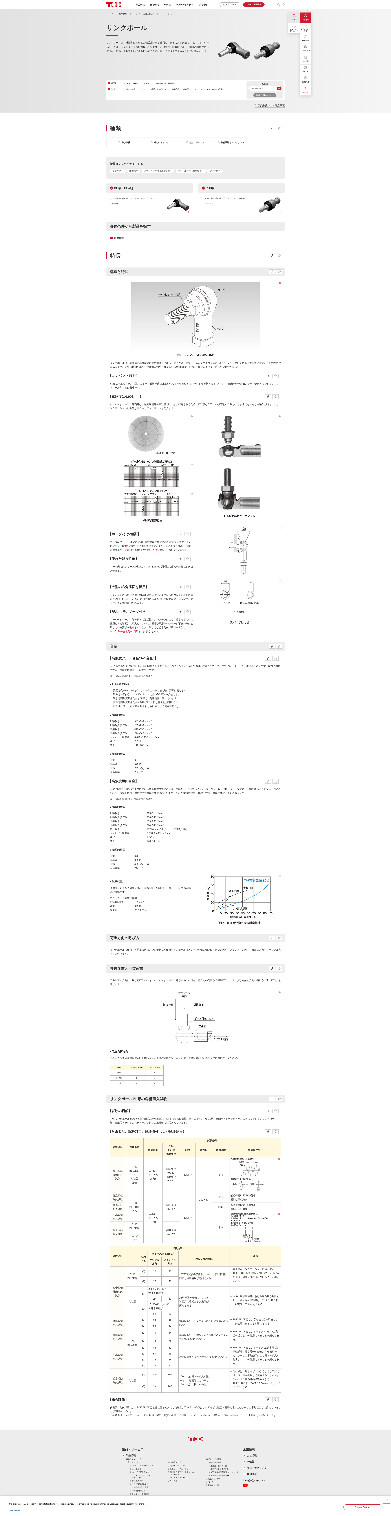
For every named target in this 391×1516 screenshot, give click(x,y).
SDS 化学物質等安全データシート (224, 1472)
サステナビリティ (257, 1468)
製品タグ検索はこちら (263, 95)
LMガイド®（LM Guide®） (143, 1466)
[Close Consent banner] (386, 1500)
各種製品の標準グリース (220, 1476)
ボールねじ (136, 1469)
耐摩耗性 (119, 238)
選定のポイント (161, 142)
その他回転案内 (138, 1491)
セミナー (211, 1482)
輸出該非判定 (215, 1462)
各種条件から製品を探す (165, 83)
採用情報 (203, 4)
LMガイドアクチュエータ (142, 1472)
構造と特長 (130, 89)
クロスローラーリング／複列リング (142, 1476)
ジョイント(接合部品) (143, 14)
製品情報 (123, 14)
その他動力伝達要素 (140, 1487)
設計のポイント (197, 142)
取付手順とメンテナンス (232, 142)
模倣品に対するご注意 (219, 1469)
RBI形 (146, 83)
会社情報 (252, 1455)
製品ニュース (213, 1485)
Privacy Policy (14, 1510)
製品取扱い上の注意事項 (271, 105)
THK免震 (173, 1481)
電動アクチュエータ (178, 1466)
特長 (113, 89)
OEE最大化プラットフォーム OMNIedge (182, 1473)
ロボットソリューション (180, 1478)
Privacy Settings (362, 1507)
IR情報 (250, 1461)
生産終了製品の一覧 (218, 1466)
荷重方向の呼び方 (158, 89)
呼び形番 (126, 142)
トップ (109, 14)
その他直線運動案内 (140, 1484)
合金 (143, 89)
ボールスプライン (139, 1481)
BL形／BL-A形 (132, 83)
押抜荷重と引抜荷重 (180, 89)
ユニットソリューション (180, 1469)
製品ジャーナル (214, 1479)
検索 (279, 88)
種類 (113, 83)
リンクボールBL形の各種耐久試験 (209, 89)
